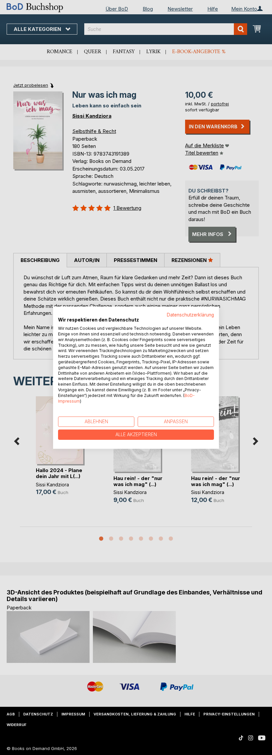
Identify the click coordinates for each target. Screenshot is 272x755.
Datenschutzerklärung (190, 314)
